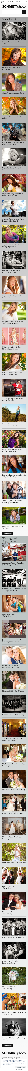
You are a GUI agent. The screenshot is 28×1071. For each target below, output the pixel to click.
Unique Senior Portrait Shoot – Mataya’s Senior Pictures (12, 348)
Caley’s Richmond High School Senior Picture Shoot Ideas (12, 322)
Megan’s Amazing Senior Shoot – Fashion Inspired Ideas (13, 194)
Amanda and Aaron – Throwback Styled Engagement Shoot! (13, 564)
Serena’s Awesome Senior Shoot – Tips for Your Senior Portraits (13, 425)
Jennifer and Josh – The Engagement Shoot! (10, 962)
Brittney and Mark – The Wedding (14, 862)
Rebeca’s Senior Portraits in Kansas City (11, 68)
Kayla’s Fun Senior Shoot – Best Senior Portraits (12, 169)
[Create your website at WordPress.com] (14, 2)
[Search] (24, 12)
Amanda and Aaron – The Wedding (9, 615)
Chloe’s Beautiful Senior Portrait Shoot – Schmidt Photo (12, 374)
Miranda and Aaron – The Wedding (9, 988)
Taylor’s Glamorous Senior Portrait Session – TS (13, 118)
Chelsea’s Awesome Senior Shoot (13, 93)
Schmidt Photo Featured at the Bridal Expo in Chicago (12, 739)
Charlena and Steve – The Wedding (9, 913)
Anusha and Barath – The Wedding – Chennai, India (14, 1013)
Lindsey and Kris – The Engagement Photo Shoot (10, 666)
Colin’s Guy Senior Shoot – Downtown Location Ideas (11, 271)
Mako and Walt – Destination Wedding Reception (12, 838)
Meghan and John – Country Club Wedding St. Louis (13, 765)
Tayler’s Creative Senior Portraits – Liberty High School (13, 246)
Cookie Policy (8, 1064)
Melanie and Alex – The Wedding (13, 789)
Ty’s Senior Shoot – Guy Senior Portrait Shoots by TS (12, 399)
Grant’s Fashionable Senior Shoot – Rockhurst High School (13, 220)
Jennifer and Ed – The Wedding (12, 813)
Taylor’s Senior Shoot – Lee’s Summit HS (11, 297)
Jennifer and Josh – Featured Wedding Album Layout (11, 641)
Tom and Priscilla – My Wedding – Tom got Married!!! (13, 1039)
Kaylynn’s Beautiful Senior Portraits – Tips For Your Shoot (14, 476)
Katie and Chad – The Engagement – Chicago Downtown (14, 590)
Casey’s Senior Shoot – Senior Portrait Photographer (12, 450)
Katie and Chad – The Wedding (13, 715)
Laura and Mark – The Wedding (13, 937)
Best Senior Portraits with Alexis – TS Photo (13, 527)
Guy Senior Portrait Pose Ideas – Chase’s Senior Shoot (13, 143)
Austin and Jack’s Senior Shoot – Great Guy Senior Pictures (12, 502)
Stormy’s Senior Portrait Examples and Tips (13, 43)
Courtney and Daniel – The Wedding (9, 887)
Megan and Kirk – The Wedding (13, 691)
